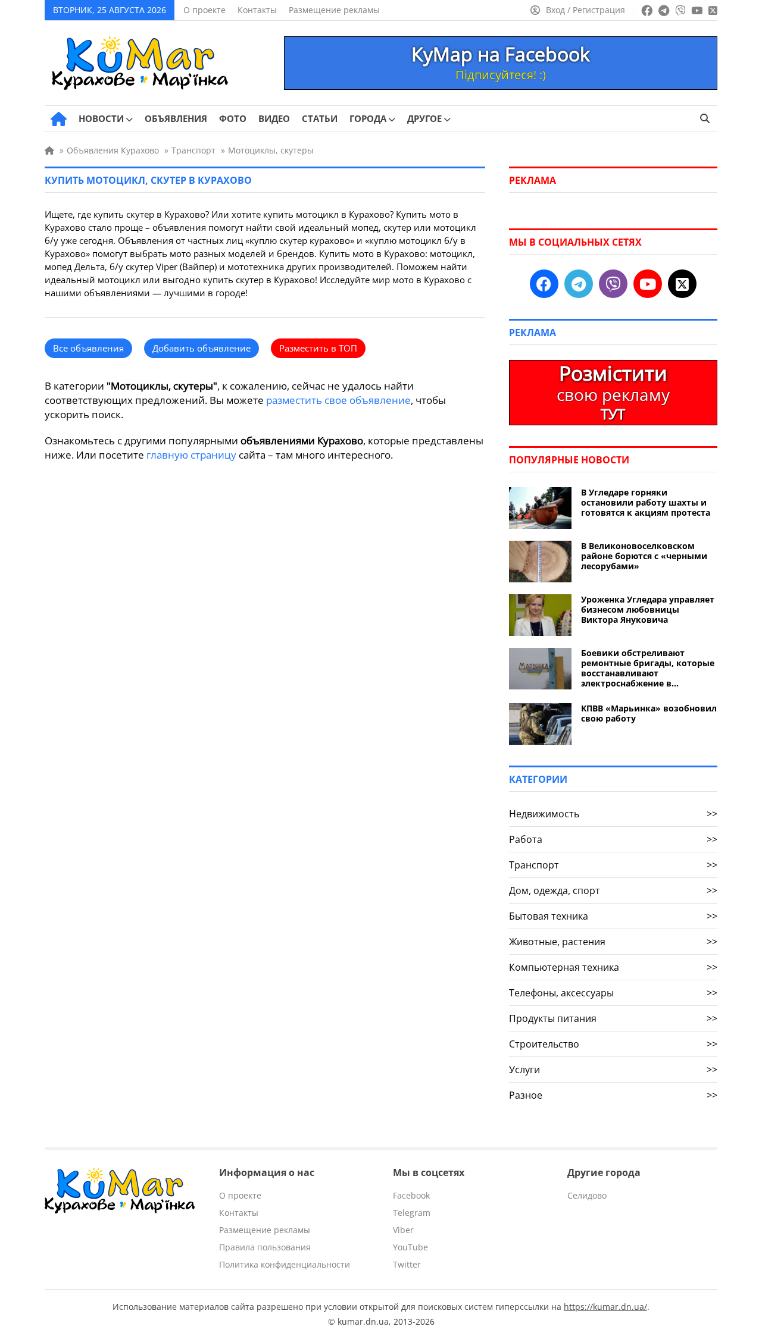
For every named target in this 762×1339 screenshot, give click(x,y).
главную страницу (191, 455)
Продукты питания (613, 1018)
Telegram (411, 1212)
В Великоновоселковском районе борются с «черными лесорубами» (644, 556)
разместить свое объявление (338, 400)
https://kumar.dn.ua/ (605, 1306)
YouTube (410, 1247)
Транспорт (613, 864)
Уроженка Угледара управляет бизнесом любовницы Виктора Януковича (647, 609)
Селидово (587, 1195)
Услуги (613, 1069)
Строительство (613, 1043)
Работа (613, 839)
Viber (403, 1229)
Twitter (407, 1264)
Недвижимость (613, 813)
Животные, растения (613, 941)
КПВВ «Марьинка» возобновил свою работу (649, 713)
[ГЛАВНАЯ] (59, 119)
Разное (613, 1095)
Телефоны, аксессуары (613, 992)
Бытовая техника (613, 916)
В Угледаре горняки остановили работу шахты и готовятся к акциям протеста (645, 502)
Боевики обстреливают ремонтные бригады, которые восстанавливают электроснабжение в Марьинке (647, 668)
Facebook (411, 1195)
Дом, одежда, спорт (613, 890)
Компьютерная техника (613, 967)
